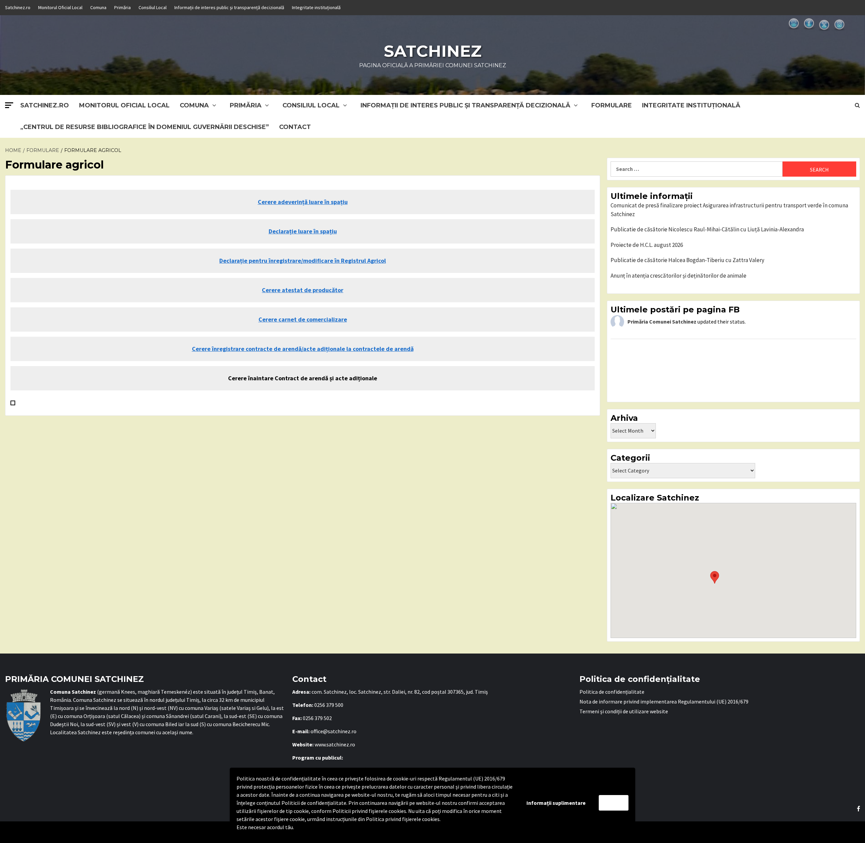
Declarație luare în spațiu (303, 231)
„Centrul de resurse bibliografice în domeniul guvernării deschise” (144, 127)
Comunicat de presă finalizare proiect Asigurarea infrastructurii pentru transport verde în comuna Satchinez (729, 210)
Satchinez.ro (17, 7)
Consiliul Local (153, 7)
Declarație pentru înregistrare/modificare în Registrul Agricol (302, 260)
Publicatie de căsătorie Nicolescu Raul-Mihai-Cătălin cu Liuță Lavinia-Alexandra (707, 229)
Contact (295, 127)
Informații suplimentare (556, 802)
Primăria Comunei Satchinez (661, 321)
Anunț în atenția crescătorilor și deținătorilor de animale (678, 275)
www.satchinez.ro (335, 744)
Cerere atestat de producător (302, 290)
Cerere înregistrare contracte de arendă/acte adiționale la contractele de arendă (303, 349)
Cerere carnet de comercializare (302, 319)
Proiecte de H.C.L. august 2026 (647, 245)
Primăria (122, 7)
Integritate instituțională (316, 7)
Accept (613, 802)
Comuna (98, 7)
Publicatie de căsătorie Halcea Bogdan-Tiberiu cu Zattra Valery (687, 260)
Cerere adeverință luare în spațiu (303, 202)
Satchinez (432, 51)
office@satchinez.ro (333, 731)
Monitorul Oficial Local (60, 7)
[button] (714, 577)
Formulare (611, 105)
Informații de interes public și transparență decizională (229, 7)
